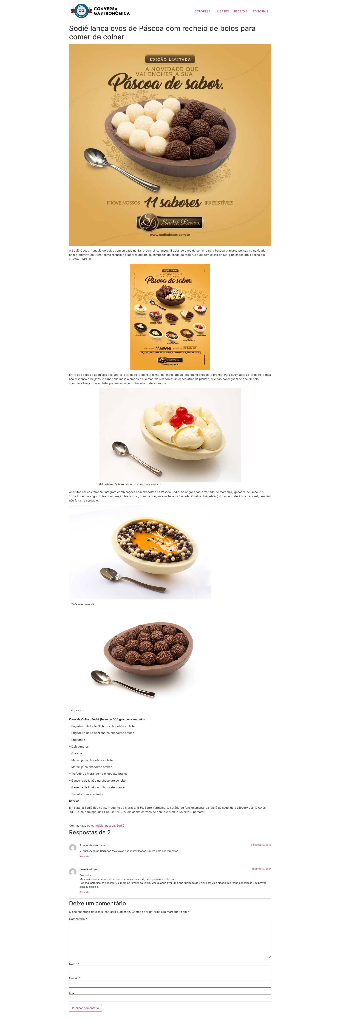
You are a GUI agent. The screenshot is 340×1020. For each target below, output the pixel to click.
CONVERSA (202, 11)
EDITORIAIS (260, 11)
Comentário (78, 918)
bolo (90, 825)
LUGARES (222, 11)
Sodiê (120, 825)
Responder (85, 856)
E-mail (74, 978)
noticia (99, 825)
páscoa (110, 825)
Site (71, 992)
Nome (74, 964)
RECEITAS (241, 11)
